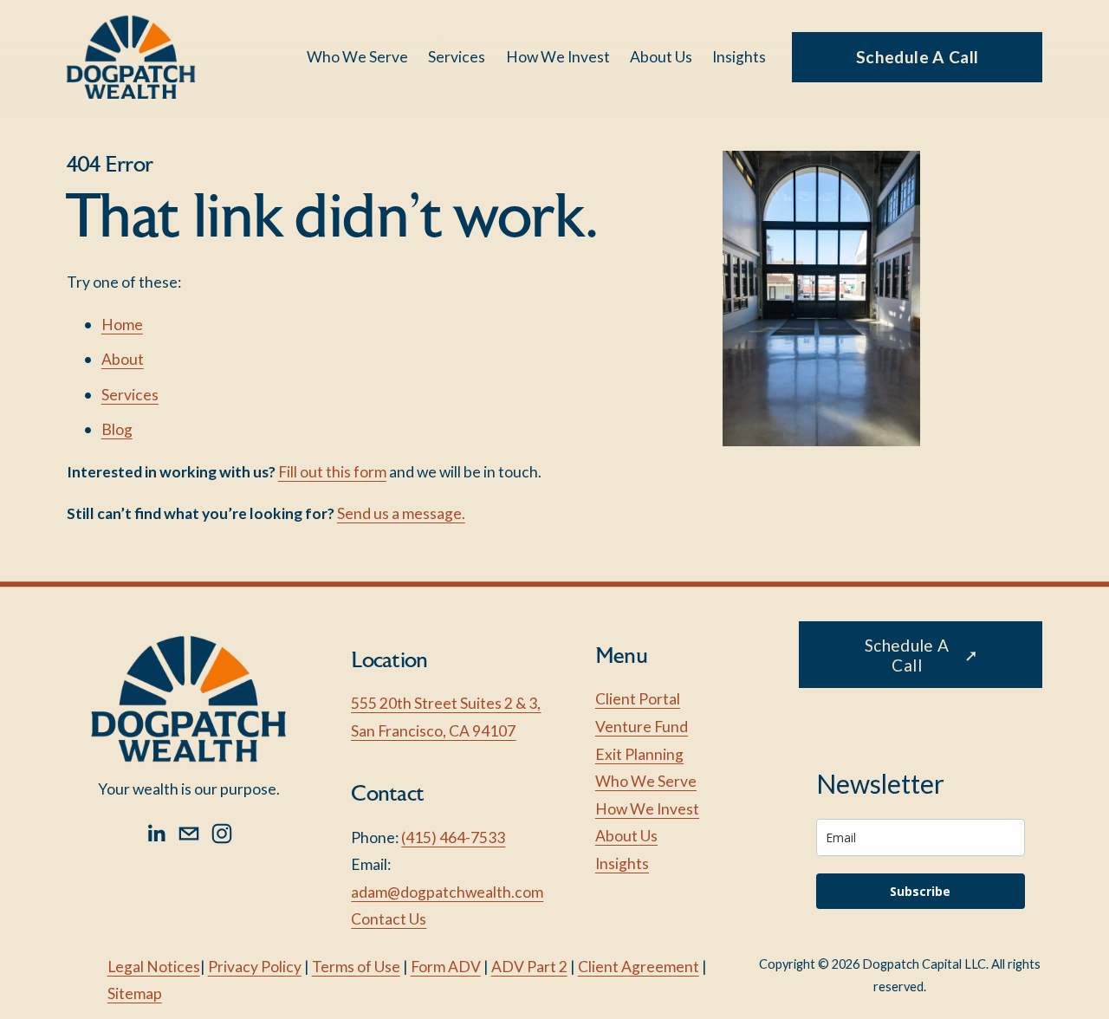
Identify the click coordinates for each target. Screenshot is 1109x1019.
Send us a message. (401, 513)
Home (122, 324)
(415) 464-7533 (453, 837)
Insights (739, 57)
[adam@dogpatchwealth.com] (188, 833)
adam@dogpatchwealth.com (447, 892)
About (122, 359)
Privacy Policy (255, 966)
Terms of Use (356, 966)
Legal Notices (153, 966)
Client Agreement (638, 966)
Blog (117, 429)
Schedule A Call (917, 57)
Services (130, 395)
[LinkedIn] (156, 833)
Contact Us (388, 919)
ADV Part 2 (529, 966)
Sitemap (134, 993)
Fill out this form (332, 472)
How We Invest (558, 57)
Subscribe (920, 891)
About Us (661, 57)
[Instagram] (221, 833)
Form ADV (446, 966)
